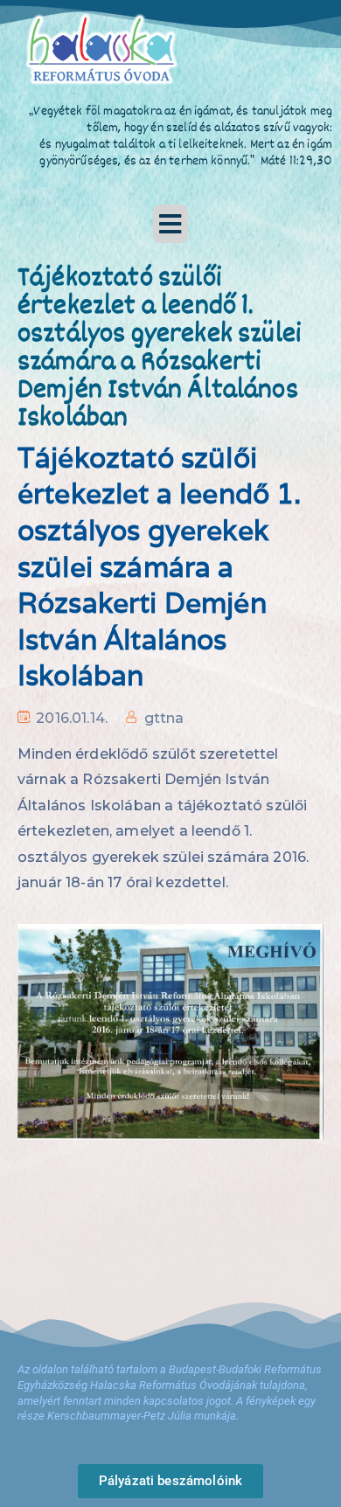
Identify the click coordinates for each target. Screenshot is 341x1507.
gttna (164, 718)
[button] (170, 224)
